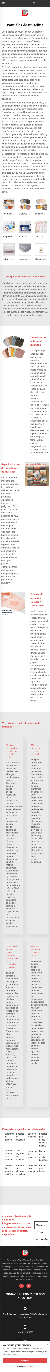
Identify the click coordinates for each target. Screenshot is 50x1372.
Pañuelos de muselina (32, 1154)
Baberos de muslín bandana (43, 1155)
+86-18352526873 (25, 1332)
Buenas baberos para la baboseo (9, 1155)
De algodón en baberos (20, 1155)
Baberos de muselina (20, 1137)
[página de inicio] (25, 13)
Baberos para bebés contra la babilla (43, 1140)
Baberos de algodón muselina (20, 1169)
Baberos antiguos (32, 1135)
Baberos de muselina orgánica (9, 1169)
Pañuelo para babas (43, 1168)
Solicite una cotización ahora (41, 1226)
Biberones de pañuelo (9, 1137)
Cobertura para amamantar (32, 1168)
